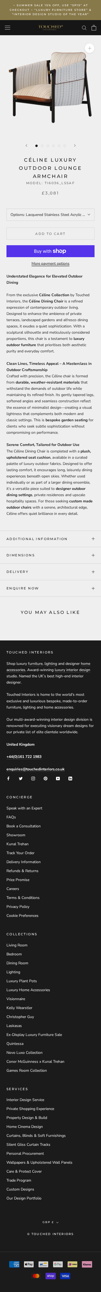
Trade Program (18, 1180)
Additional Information (37, 539)
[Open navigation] (7, 28)
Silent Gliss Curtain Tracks (28, 1144)
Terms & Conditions (23, 897)
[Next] (75, 145)
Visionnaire (15, 998)
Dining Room (17, 963)
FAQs (11, 817)
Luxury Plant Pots (21, 981)
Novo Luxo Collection (24, 1052)
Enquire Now (22, 588)
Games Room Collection (26, 1070)
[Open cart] (94, 27)
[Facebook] (8, 778)
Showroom (15, 835)
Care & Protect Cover (24, 1171)
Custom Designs (20, 1189)
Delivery (17, 572)
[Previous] (26, 145)
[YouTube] (58, 778)
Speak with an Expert (24, 808)
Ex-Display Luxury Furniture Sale (34, 1034)
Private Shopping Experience (30, 1108)
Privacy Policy (17, 906)
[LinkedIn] (70, 778)
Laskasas (14, 1025)
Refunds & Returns (22, 870)
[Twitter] (21, 778)
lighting (50, 663)
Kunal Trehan (17, 844)
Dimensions (20, 555)
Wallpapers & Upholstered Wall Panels (39, 1162)
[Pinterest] (45, 778)
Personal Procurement (25, 1153)
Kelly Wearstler (19, 1007)
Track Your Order (20, 853)
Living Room (16, 945)
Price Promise (17, 879)
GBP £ (48, 1222)
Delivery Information (23, 861)
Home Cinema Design (24, 1126)
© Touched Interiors (50, 1234)
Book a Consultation (23, 826)
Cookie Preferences (22, 915)
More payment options (50, 263)
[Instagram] (33, 778)
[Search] (84, 27)
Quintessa (14, 1043)
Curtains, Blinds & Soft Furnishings (36, 1135)
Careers (12, 888)
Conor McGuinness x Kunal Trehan (35, 1061)
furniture (35, 663)
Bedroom (14, 954)
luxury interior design (72, 669)
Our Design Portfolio (23, 1198)
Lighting (13, 972)
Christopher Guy (20, 1016)
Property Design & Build (26, 1117)
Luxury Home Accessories (28, 990)
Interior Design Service (25, 1099)
